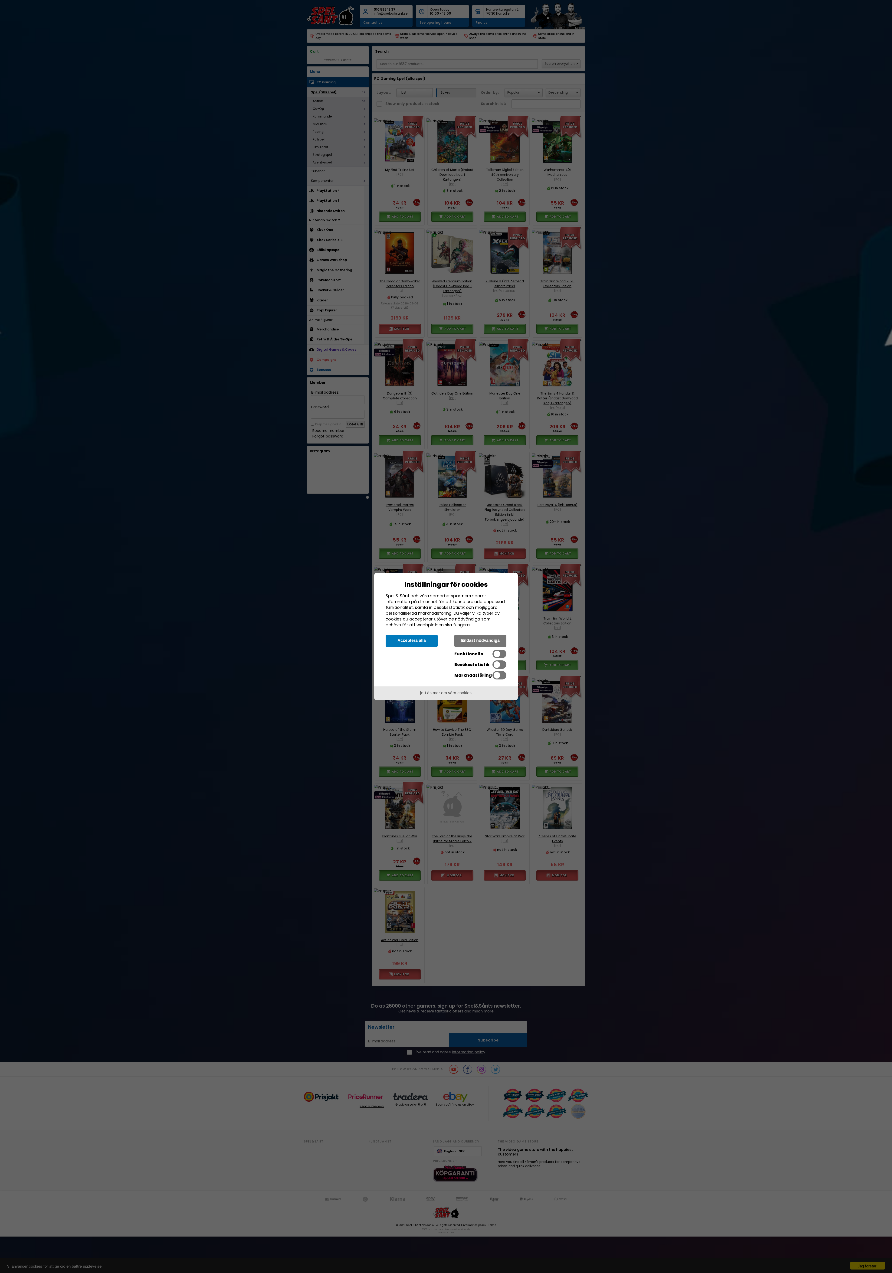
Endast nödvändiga (480, 640)
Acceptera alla (411, 640)
